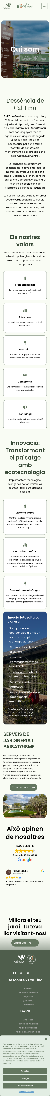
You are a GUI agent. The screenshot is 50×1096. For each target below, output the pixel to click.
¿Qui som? (28, 1000)
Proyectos (28, 996)
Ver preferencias (25, 1085)
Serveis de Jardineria (28, 992)
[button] (46, 1038)
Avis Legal (28, 1019)
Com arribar (28, 1004)
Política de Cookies (28, 1027)
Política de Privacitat (28, 1023)
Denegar (25, 1078)
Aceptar (25, 1070)
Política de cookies (26, 1092)
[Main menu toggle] (44, 6)
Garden (28, 988)
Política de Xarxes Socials (28, 1032)
